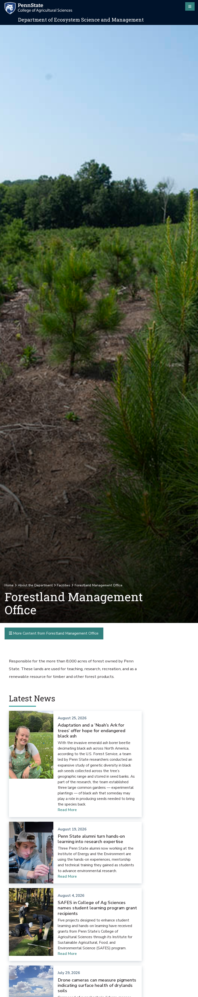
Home (9, 585)
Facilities (63, 585)
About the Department (35, 585)
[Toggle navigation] (190, 6)
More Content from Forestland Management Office (55, 633)
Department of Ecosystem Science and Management (81, 19)
